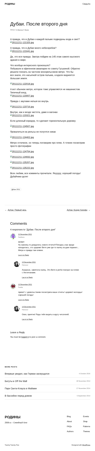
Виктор (20, 30)
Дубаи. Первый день (17, 210)
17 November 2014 (83, 388)
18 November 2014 (83, 381)
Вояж (27, 30)
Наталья (25, 265)
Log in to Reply (23, 255)
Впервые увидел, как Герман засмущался (27, 373)
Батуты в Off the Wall (16, 381)
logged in (25, 337)
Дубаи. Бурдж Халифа (77, 210)
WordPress (86, 445)
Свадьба (86, 4)
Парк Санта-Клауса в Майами (21, 388)
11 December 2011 (25, 234)
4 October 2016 (84, 374)
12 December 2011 (25, 284)
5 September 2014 (83, 396)
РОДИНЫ (10, 4)
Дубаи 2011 (15, 189)
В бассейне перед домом (18, 395)
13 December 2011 (29, 262)
